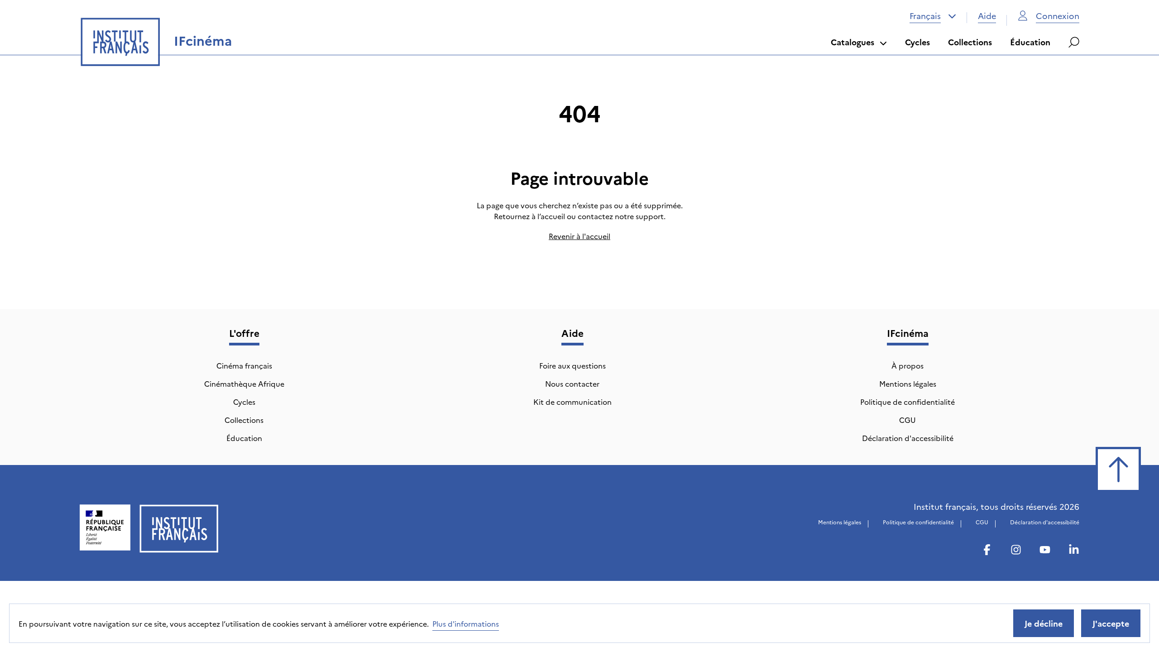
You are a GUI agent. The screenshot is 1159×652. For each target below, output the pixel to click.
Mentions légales (907, 383)
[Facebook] (987, 551)
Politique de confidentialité (907, 402)
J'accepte (1110, 623)
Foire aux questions (572, 365)
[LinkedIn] (1073, 551)
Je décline (1044, 623)
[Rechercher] (1073, 42)
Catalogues (852, 42)
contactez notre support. (622, 216)
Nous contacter (572, 383)
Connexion (1057, 15)
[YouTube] (1044, 551)
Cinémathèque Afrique (244, 383)
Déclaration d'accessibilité (907, 438)
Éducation (1030, 42)
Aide (987, 15)
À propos (907, 365)
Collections (970, 42)
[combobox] (933, 16)
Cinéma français (244, 365)
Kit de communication (572, 402)
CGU (907, 420)
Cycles (917, 42)
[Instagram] (1016, 551)
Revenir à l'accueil (579, 236)
